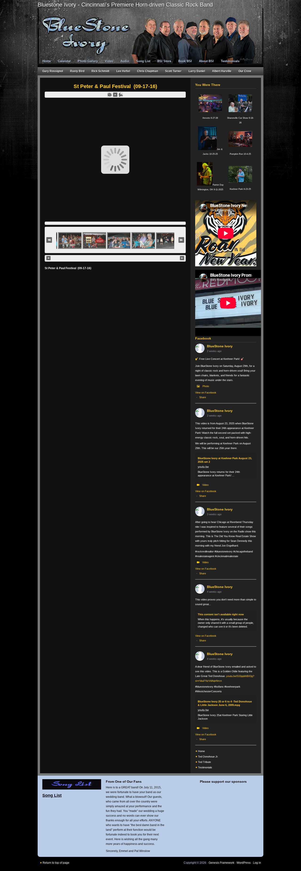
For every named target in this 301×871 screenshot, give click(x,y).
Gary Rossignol (52, 71)
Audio (124, 61)
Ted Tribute (204, 762)
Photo (205, 386)
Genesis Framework (221, 862)
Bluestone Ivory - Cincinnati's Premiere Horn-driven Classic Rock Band (125, 4)
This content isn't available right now (221, 614)
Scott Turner (173, 71)
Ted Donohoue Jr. (208, 756)
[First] (49, 240)
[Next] (182, 258)
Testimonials (230, 61)
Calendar (64, 61)
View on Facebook (205, 392)
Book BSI (185, 61)
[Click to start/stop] (115, 258)
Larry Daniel (197, 71)
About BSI (206, 61)
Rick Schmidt (100, 71)
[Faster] (121, 95)
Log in (257, 862)
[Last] (181, 240)
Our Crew (244, 71)
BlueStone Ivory (220, 346)
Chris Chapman (147, 71)
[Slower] (109, 95)
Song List (143, 61)
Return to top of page (56, 862)
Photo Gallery (88, 61)
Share (202, 397)
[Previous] (48, 258)
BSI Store (164, 61)
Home (46, 61)
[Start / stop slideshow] (115, 95)
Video (109, 61)
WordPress (244, 862)
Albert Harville (221, 71)
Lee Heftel (123, 71)
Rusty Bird (77, 71)
